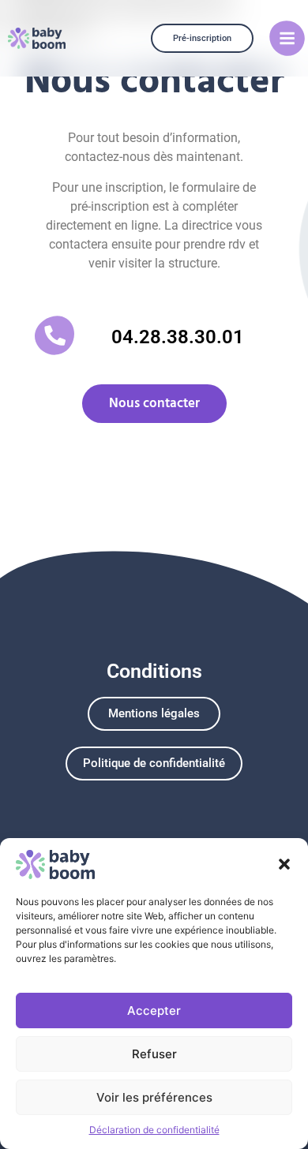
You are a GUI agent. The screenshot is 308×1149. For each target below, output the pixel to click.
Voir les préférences (154, 1097)
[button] (284, 864)
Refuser (154, 1053)
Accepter (154, 1010)
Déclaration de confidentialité (154, 1130)
